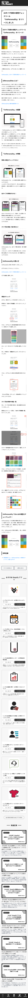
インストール (20, 604)
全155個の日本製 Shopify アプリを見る (14, 817)
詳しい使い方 (8, 604)
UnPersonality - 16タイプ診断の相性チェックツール (14, 74)
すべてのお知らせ (8, 568)
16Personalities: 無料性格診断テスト (10, 103)
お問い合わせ (20, 568)
